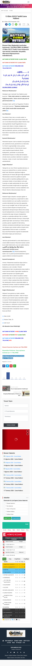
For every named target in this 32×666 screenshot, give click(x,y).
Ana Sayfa (5, 10)
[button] (27, 431)
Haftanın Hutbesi (10, 511)
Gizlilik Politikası (12, 655)
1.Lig (10, 559)
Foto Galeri (11, 7)
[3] (3, 323)
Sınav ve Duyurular (11, 508)
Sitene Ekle (20, 655)
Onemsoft (18, 649)
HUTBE (11, 10)
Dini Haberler (8, 361)
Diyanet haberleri (11, 503)
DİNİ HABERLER (9, 640)
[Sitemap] (24, 652)
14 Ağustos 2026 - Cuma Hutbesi (13, 465)
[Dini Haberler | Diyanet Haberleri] (6, 2)
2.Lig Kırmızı (17, 559)
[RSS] (20, 652)
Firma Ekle (17, 657)
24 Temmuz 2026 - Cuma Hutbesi (13, 484)
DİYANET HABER (18, 640)
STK (24, 642)
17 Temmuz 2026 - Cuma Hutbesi (13, 490)
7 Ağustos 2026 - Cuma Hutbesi (13, 471)
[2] (3, 319)
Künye (6, 655)
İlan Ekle (23, 657)
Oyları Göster (16, 518)
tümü (27, 497)
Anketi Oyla (7, 518)
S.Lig (4, 559)
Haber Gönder (10, 657)
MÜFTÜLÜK (27, 640)
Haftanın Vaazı (10, 514)
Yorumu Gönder (11, 425)
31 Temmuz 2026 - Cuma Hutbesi (13, 478)
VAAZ (13, 642)
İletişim (25, 655)
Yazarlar (23, 7)
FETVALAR (18, 642)
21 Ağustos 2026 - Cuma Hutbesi (13, 459)
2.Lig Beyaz (26, 559)
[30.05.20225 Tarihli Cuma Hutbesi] (16, 439)
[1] (3, 316)
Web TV (17, 7)
